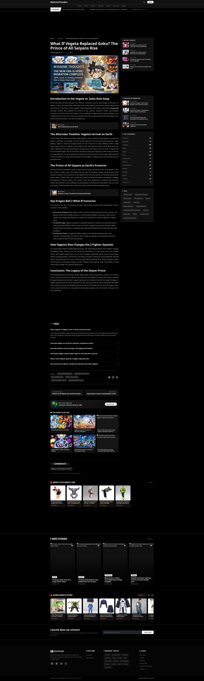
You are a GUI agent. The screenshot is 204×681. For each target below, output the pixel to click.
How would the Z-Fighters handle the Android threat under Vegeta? (74, 364)
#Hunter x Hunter (128, 194)
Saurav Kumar (55, 52)
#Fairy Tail (146, 210)
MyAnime (58, 2)
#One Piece (136, 202)
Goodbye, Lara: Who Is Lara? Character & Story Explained (61, 9)
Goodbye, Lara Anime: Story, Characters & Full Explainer (104, 9)
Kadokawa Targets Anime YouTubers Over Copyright (145, 9)
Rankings (100, 6)
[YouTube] (56, 663)
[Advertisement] (102, 23)
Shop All (150, 482)
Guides (124, 6)
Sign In (150, 2)
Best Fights (125, 655)
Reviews (93, 6)
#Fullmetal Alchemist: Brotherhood (132, 210)
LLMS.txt (142, 658)
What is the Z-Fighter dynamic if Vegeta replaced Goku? (69, 359)
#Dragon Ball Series (141, 206)
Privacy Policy (143, 663)
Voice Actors (108, 667)
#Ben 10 (148, 198)
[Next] (152, 595)
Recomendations (124, 661)
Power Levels (108, 661)
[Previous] (148, 595)
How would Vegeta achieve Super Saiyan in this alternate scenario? (74, 354)
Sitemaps (142, 660)
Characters (107, 658)
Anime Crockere (116, 655)
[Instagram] (61, 663)
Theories (126, 664)
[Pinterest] (66, 663)
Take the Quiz (110, 404)
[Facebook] (52, 663)
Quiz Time (116, 6)
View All (150, 539)
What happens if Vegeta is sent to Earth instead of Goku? (70, 329)
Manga (120, 658)
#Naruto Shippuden (128, 206)
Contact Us (143, 669)
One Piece (89, 655)
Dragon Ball (115, 108)
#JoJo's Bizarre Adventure (141, 194)
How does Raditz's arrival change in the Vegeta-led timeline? (71, 348)
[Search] (144, 2)
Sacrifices (113, 664)
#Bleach (135, 214)
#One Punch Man (138, 198)
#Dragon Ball (127, 214)
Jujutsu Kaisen (90, 658)
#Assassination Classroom (130, 218)
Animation (60, 38)
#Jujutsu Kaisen (127, 198)
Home (80, 6)
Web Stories (143, 655)
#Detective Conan (144, 214)
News (86, 6)
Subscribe (148, 632)
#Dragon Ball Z (127, 202)
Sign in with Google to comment (62, 468)
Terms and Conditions (146, 666)
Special (108, 6)
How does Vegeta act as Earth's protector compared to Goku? (72, 343)
